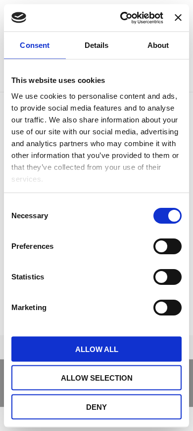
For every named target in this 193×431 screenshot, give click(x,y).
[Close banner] (178, 17)
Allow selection (97, 378)
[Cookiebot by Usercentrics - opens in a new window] (122, 17)
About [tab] (158, 45)
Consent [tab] (34, 45)
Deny (96, 406)
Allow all (96, 349)
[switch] (167, 246)
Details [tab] (97, 45)
